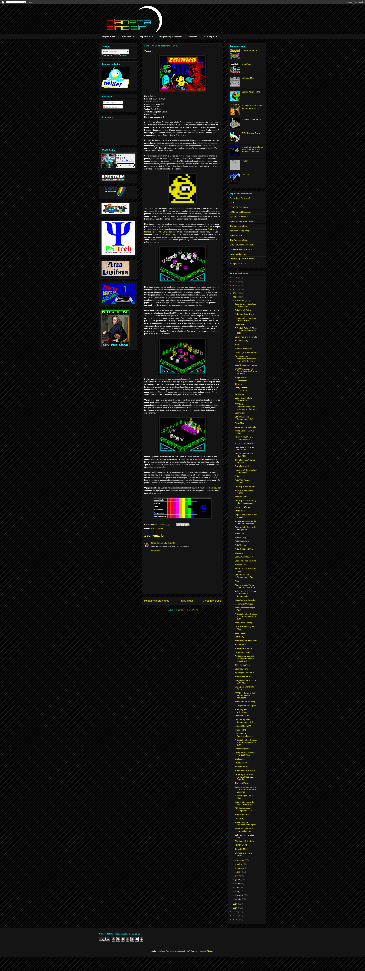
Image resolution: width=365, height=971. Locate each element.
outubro (239, 864)
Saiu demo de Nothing (245, 701)
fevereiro (239, 895)
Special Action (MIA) (251, 92)
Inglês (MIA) (240, 730)
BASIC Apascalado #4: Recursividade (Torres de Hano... (246, 371)
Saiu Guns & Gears (243, 648)
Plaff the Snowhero (243, 348)
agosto (238, 872)
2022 (235, 293)
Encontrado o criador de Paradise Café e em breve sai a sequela (252, 149)
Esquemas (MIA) (242, 652)
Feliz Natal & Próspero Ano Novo (245, 448)
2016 (235, 919)
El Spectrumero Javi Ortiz (241, 245)
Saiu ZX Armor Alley (244, 557)
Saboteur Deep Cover (245, 314)
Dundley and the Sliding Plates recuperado (245, 501)
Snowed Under (241, 496)
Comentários (111, 107)
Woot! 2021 (240, 511)
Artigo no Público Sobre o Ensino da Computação (245, 593)
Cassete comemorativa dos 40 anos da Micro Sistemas (245, 789)
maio (237, 883)
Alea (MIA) (239, 423)
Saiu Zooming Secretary (246, 600)
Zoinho (238, 476)
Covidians (239, 394)
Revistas (193, 36)
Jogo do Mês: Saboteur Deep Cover (245, 305)
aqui (216, 488)
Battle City (239, 637)
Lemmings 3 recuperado (246, 337)
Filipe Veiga (156, 543)
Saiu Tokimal (240, 545)
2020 (153, 529)
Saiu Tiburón (240, 633)
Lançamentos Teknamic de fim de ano (245, 319)
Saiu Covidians (241, 669)
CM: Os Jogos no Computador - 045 (244, 720)
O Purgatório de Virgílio (245, 705)
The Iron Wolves (242, 665)
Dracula (245, 174)
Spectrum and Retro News (242, 221)
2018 (235, 912)
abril (237, 887)
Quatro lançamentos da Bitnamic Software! (245, 522)
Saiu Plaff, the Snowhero (246, 640)
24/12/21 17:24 (168, 543)
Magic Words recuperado (241, 378)
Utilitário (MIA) (248, 78)
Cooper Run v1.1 (249, 50)
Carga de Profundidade (245, 427)
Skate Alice (240, 759)
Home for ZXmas (242, 507)
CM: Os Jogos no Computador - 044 (244, 809)
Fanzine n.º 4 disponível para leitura (245, 471)
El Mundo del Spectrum (240, 212)
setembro (240, 868)
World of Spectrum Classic (242, 259)
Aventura (159, 529)
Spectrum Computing (239, 230)
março (238, 891)
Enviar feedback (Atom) (188, 610)
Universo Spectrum (238, 254)
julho (237, 875)
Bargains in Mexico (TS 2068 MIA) (245, 681)
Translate (122, 55)
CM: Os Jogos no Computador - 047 (244, 418)
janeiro (238, 899)
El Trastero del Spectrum (241, 249)
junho (238, 879)
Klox (237, 345)
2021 (235, 297)
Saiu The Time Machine (245, 561)
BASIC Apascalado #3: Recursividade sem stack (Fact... (245, 658)
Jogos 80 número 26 (244, 443)
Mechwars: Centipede (245, 604)
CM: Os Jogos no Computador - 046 (244, 576)
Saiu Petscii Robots (243, 310)
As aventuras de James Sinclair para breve (252, 106)
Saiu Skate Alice (242, 814)
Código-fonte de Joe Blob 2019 (244, 454)
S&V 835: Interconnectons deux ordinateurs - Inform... (246, 406)
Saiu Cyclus (240, 413)
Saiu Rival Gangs (242, 541)
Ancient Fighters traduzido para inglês (245, 823)
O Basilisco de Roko (251, 133)
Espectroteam (146, 36)
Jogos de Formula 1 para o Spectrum (244, 829)
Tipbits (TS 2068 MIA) (245, 673)
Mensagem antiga (212, 601)
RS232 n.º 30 (241, 763)
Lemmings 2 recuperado (246, 352)
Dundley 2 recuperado (245, 486)
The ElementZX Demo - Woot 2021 (245, 461)
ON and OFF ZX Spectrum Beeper (244, 735)
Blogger (210, 951)
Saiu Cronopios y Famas (246, 365)
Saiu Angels (240, 324)
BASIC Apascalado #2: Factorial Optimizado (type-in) (245, 776)
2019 (235, 908)
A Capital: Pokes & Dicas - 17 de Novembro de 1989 (246, 616)
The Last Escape (242, 783)
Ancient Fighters (242, 748)
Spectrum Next (236, 235)
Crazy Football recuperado (241, 389)
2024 (235, 285)
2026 (235, 278)
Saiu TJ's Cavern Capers (242, 481)
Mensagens (110, 102)
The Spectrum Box (238, 226)
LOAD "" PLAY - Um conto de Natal (244, 438)
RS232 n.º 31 (241, 644)
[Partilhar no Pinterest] (188, 524)
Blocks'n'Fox (240, 564)
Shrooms (239, 553)
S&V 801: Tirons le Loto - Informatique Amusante (245, 695)
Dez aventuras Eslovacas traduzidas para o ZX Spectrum (245, 358)
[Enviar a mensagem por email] (177, 524)
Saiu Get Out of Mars (244, 549)
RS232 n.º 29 (241, 845)
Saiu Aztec (239, 533)
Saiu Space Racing (243, 622)
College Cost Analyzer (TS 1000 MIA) (245, 753)
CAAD (232, 202)
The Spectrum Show (239, 240)
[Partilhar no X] (182, 524)
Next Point (246, 64)
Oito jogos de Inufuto (244, 841)
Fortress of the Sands (251, 119)
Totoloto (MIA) (241, 766)
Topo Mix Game (161, 232)
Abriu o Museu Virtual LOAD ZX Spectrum (245, 586)
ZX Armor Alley (241, 341)
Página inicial (108, 36)
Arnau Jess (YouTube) (240, 198)
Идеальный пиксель (239, 217)
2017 (235, 915)
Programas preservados (170, 36)
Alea (237, 581)
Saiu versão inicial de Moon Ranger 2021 (245, 803)
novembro (240, 860)
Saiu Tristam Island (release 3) (243, 399)
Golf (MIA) (239, 818)
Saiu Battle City (242, 716)
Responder (155, 550)
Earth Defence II (242, 466)
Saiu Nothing (240, 537)
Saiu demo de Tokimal (245, 770)
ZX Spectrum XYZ (238, 263)
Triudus (245, 161)
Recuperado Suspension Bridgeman (246, 528)
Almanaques (128, 36)
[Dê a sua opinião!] (180, 524)
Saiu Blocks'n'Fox (243, 676)
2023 (235, 289)
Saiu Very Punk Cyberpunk (242, 710)
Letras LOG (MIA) (243, 726)
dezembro (240, 300)
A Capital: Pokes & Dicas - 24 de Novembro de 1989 (246, 330)
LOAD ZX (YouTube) (239, 207)
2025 (235, 281)
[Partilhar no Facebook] (185, 524)
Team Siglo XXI (210, 36)
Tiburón (238, 384)
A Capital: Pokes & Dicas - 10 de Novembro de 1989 (246, 742)
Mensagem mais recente (156, 601)
